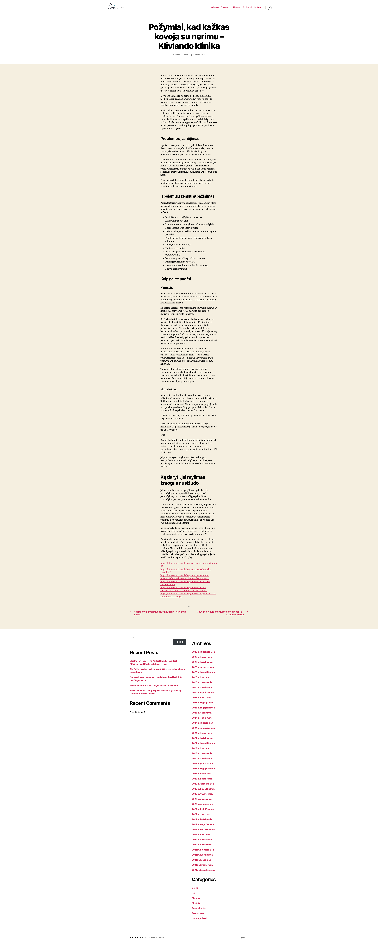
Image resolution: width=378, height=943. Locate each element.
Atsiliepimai (247, 7)
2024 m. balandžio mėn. (203, 743)
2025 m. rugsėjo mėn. (202, 702)
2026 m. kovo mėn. (201, 677)
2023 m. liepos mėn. (202, 773)
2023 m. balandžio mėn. (203, 789)
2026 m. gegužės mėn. (203, 667)
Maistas (196, 898)
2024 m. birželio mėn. (202, 738)
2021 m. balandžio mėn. (203, 870)
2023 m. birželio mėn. (202, 779)
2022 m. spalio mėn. (202, 814)
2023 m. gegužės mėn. (203, 784)
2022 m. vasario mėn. (202, 839)
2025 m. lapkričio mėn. (203, 692)
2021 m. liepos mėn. (201, 860)
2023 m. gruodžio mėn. (203, 763)
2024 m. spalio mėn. (202, 718)
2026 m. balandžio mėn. (203, 672)
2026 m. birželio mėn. (202, 662)
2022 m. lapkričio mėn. (203, 809)
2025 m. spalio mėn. (202, 697)
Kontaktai (258, 7)
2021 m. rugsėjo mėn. (202, 855)
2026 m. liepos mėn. (202, 657)
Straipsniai (141, 937)
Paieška (132, 638)
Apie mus (215, 7)
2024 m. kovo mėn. (201, 748)
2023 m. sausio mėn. (202, 799)
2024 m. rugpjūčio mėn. (203, 728)
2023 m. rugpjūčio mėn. (203, 768)
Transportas (226, 7)
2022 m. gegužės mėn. (203, 824)
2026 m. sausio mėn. (202, 687)
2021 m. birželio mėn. (202, 865)
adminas (185, 55)
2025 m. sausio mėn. (202, 713)
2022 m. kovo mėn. (201, 834)
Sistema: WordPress (156, 937)
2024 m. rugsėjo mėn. (203, 723)
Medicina (236, 7)
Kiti (193, 893)
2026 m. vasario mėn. (202, 682)
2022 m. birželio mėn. (202, 819)
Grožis (195, 888)
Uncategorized (199, 918)
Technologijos (199, 908)
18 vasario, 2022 (199, 55)
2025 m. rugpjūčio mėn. (203, 708)
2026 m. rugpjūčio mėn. (203, 652)
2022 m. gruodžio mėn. (203, 804)
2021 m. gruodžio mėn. (203, 850)
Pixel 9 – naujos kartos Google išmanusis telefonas (154, 685)
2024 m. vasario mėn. (202, 753)
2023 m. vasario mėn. (202, 794)
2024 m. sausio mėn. (202, 758)
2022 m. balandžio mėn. (203, 829)
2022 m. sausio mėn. (202, 844)
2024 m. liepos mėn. (202, 733)
